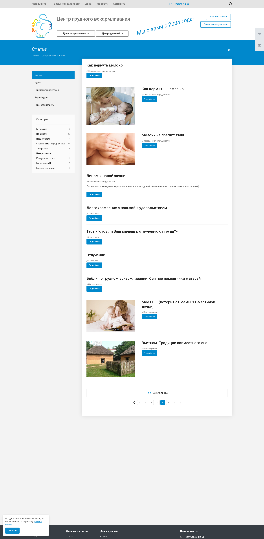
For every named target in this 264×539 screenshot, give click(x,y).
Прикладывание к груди (47, 90)
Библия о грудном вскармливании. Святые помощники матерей (143, 278)
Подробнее (94, 75)
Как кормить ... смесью (163, 89)
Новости (102, 3)
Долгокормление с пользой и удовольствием (126, 208)
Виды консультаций (67, 3)
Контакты (119, 3)
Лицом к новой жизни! (106, 176)
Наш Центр (39, 3)
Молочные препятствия (163, 135)
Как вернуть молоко (104, 65)
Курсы (38, 82)
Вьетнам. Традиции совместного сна (174, 343)
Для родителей (111, 33)
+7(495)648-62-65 (180, 3)
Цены (88, 3)
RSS (229, 50)
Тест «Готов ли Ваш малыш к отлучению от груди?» (132, 231)
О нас (34, 536)
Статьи (38, 75)
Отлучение (95, 255)
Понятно (12, 530)
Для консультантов (74, 33)
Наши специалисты (44, 105)
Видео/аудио (41, 97)
